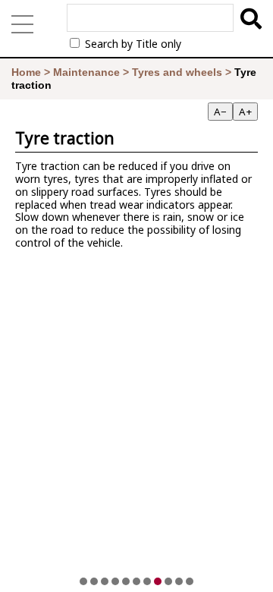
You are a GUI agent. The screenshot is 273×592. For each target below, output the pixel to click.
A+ (245, 111)
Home (26, 72)
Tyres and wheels (177, 72)
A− (220, 111)
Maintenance (86, 72)
